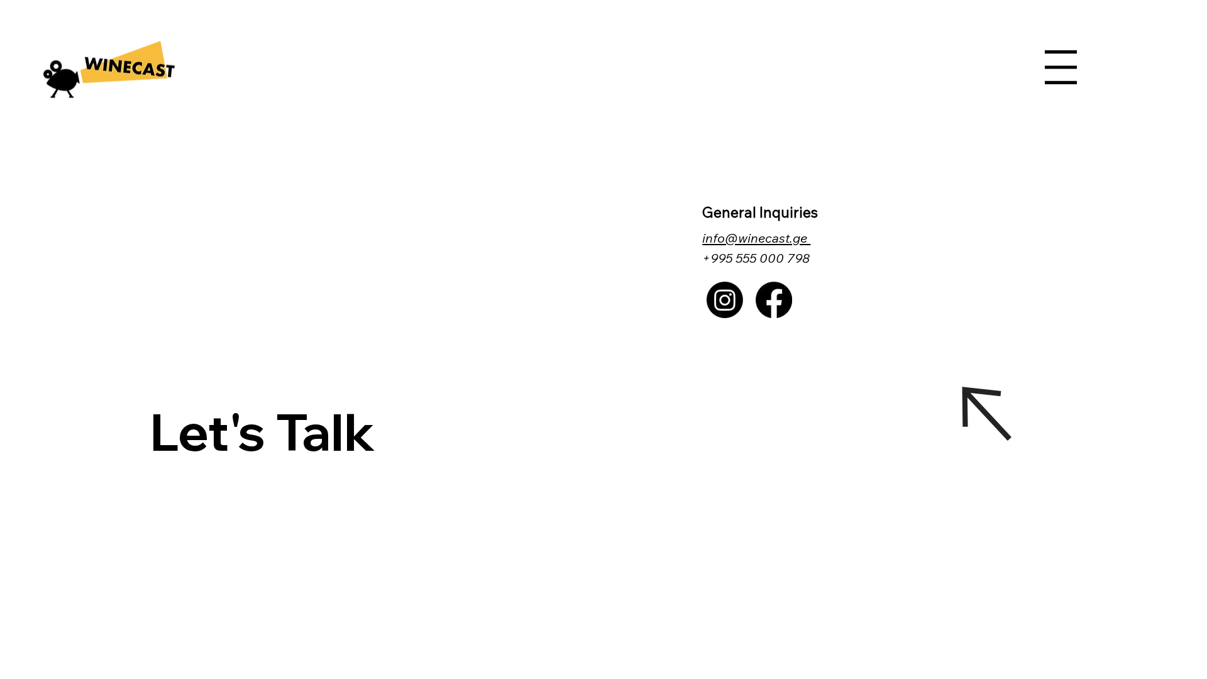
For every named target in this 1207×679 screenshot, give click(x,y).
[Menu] (1061, 67)
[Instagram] (725, 300)
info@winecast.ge (756, 238)
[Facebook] (774, 300)
